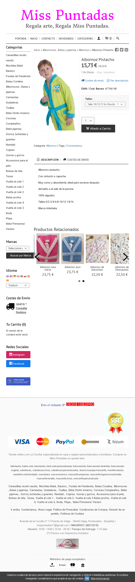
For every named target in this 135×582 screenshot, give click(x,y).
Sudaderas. (12, 102)
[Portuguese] (21, 277)
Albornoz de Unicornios (97, 268)
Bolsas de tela (14, 171)
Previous (37, 257)
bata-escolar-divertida (98, 466)
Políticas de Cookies (72, 513)
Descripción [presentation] (49, 159)
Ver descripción (119, 80)
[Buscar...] (117, 39)
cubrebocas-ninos (41, 470)
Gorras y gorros (15, 155)
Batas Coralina (14, 81)
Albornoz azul (73, 267)
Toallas (10, 107)
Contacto (48, 38)
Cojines (10, 150)
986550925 (77, 525)
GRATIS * (21, 304)
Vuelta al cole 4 (15, 202)
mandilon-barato (115, 470)
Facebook (18, 363)
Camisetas (12, 97)
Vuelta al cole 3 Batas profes (15, 195)
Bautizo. (10, 71)
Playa (9, 218)
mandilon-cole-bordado (25, 474)
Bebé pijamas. (14, 128)
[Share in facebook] (116, 49)
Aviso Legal (45, 509)
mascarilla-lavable (46, 478)
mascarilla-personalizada (85, 478)
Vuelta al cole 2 (15, 186)
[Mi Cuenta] (98, 39)
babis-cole (27, 466)
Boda (9, 213)
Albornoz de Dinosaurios (122, 268)
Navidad (10, 144)
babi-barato (16, 466)
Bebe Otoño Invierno (18, 113)
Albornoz (51, 145)
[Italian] (18, 277)
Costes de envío (94, 80)
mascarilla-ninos (64, 478)
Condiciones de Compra (93, 509)
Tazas (9, 176)
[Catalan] (8, 281)
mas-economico (59, 474)
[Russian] (25, 277)
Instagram (19, 355)
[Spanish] (28, 277)
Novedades (66, 38)
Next (125, 257)
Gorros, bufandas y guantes (17, 137)
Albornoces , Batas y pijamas (18, 89)
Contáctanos (28, 509)
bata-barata (39, 466)
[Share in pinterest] (126, 49)
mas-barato (44, 474)
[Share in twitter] (121, 49)
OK (87, 578)
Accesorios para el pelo (17, 163)
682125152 (92, 525)
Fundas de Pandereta (18, 76)
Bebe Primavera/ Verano (15, 226)
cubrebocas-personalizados (64, 470)
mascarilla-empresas (78, 474)
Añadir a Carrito (100, 128)
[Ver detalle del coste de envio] (11, 306)
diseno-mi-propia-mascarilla (92, 470)
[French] (11, 277)
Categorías (85, 38)
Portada (20, 38)
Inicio (34, 38)
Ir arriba (15, 509)
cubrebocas (25, 470)
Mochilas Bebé (14, 65)
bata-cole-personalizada (59, 466)
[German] (14, 277)
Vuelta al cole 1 (15, 181)
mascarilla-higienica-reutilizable (105, 474)
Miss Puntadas (67, 15)
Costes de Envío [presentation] (78, 159)
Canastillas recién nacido (16, 58)
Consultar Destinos (21, 310)
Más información (100, 578)
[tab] (47, 160)
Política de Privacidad (65, 509)
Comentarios (74, 145)
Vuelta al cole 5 (15, 208)
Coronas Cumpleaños (13, 121)
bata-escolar (79, 466)
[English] (7, 277)
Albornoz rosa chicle (48, 268)
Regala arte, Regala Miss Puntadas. (68, 26)
